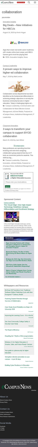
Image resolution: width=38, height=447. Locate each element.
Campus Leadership (12, 106)
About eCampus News (6, 400)
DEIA (7, 57)
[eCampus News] (7, 2)
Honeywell (31, 311)
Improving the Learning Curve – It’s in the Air (19, 315)
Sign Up (7, 186)
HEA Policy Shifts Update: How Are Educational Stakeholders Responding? (18, 265)
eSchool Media (18, 111)
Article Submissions (5, 414)
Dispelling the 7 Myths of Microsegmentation (19, 336)
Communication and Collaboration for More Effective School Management (18, 108)
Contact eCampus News (6, 412)
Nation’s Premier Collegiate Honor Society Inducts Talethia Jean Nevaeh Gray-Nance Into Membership (19, 272)
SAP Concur (30, 332)
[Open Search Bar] (29, 2)
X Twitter (2, 428)
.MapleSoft (30, 303)
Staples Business (29, 361)
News (26, 57)
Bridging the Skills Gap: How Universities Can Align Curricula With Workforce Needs (19, 259)
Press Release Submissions (7, 416)
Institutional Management (23, 114)
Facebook (2, 426)
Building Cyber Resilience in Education (17, 365)
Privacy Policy (3, 402)
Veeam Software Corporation (26, 367)
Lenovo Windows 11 (28, 346)
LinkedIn (2, 430)
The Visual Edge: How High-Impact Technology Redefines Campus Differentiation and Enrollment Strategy (19, 207)
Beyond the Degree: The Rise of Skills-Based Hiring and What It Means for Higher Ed (19, 253)
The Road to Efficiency (12, 330)
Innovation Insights (16, 57)
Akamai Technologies (28, 338)
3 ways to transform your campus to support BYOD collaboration (17, 133)
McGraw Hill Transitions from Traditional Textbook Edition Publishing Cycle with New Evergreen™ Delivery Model (19, 292)
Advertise (33, 390)
